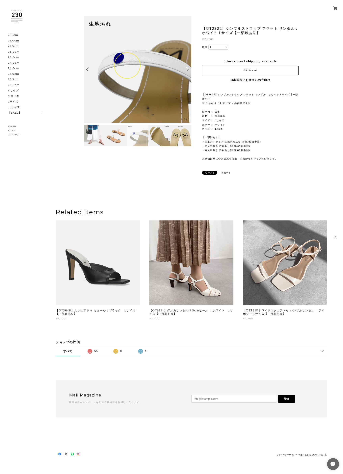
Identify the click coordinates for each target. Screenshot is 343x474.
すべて (68, 351)
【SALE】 (15, 112)
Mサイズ (13, 96)
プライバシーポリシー (287, 455)
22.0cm (13, 40)
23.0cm (13, 51)
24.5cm (13, 68)
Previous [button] (88, 69)
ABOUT (12, 126)
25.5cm (13, 79)
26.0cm (13, 85)
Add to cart (250, 70)
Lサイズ (13, 101)
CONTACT (13, 134)
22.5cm (13, 46)
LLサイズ (14, 107)
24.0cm (13, 62)
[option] (137, 69)
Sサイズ (13, 90)
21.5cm (13, 35)
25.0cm (13, 74)
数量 (204, 47)
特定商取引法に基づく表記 (311, 455)
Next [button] (187, 69)
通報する (226, 173)
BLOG (11, 130)
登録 (286, 398)
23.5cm (13, 57)
